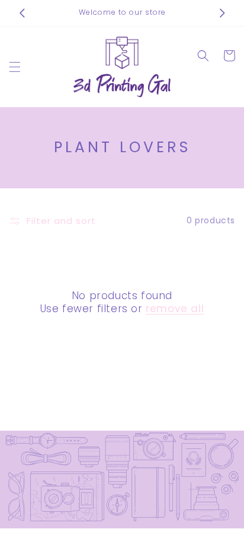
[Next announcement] (222, 13)
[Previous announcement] (22, 13)
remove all (175, 308)
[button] (15, 67)
